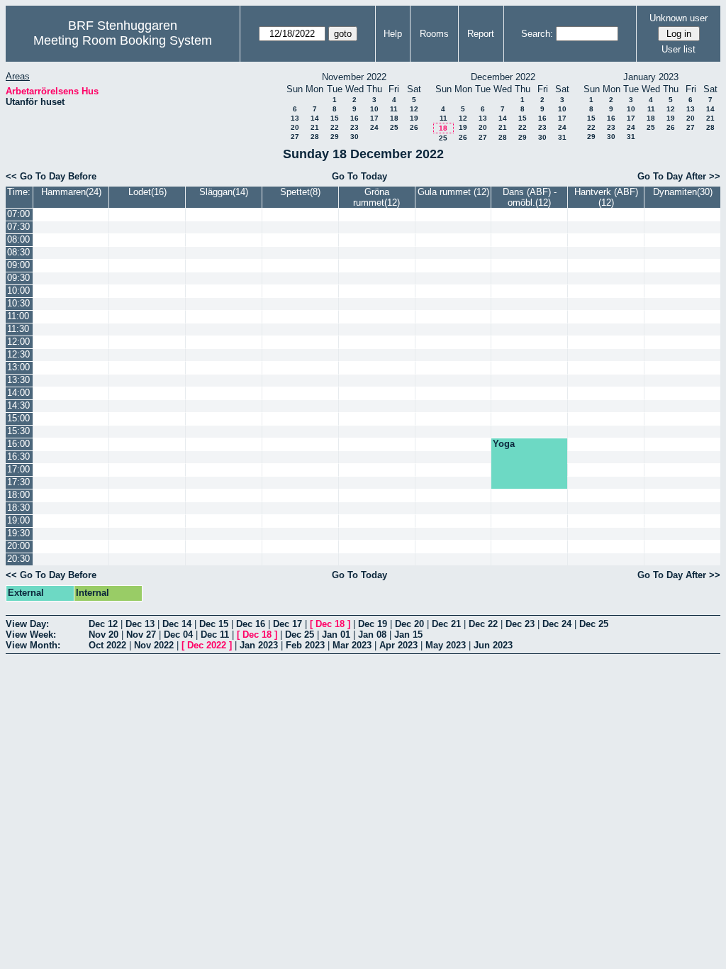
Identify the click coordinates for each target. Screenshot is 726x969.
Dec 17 (287, 624)
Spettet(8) (300, 192)
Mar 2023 (352, 645)
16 (354, 118)
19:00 (18, 520)
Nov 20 (103, 634)
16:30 (18, 456)
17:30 (18, 482)
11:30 (18, 328)
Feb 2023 (305, 645)
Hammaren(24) (71, 192)
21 (315, 127)
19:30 (18, 533)
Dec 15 (213, 624)
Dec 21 (446, 624)
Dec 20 (409, 624)
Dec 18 (330, 624)
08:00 (18, 239)
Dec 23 (520, 624)
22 (334, 127)
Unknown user (678, 18)
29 (334, 136)
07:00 (18, 214)
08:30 (18, 252)
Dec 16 (250, 624)
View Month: (33, 645)
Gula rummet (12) (453, 192)
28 (315, 136)
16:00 (18, 443)
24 (374, 127)
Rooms (434, 33)
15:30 (18, 431)
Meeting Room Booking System (122, 40)
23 (354, 127)
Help (393, 33)
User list (678, 49)
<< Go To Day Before (51, 176)
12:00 (18, 341)
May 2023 (445, 645)
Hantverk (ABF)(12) (606, 197)
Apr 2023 (398, 645)
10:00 (18, 290)
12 (414, 109)
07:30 (18, 226)
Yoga (504, 443)
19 (414, 118)
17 (374, 118)
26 (414, 127)
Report (480, 33)
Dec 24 (556, 624)
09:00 (18, 265)
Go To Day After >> (678, 176)
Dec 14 (176, 624)
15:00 (18, 418)
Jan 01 (336, 634)
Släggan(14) (223, 192)
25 (394, 127)
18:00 (18, 494)
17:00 (18, 469)
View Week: (31, 634)
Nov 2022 (154, 645)
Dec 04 (178, 634)
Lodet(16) (147, 192)
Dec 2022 (206, 645)
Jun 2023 (493, 645)
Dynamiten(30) (683, 192)
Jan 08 (372, 634)
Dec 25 (593, 624)
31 (562, 137)
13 (295, 118)
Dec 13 (140, 624)
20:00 (18, 546)
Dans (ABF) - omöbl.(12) (530, 197)
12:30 (18, 354)
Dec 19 (372, 624)
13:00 (18, 367)
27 (295, 136)
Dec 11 (215, 634)
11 (394, 109)
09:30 (18, 277)
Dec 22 (483, 624)
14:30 (18, 405)
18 (394, 118)
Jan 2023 (259, 645)
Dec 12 (103, 624)
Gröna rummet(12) (376, 197)
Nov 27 (141, 634)
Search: (537, 33)
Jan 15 (408, 634)
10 (374, 109)
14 (315, 118)
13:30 (18, 380)
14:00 (18, 392)
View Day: (27, 624)
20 (295, 127)
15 (334, 118)
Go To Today (359, 176)
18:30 (18, 507)
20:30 (18, 558)
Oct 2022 (107, 645)
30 (354, 136)
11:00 (18, 316)
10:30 (18, 303)
